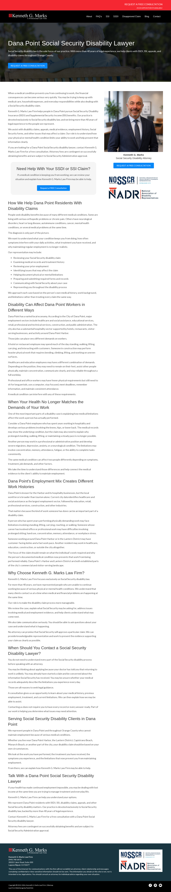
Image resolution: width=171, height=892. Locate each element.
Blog (147, 16)
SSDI (115, 16)
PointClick (29, 888)
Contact (156, 16)
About (89, 16)
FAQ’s (99, 16)
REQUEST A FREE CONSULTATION (143, 4)
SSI (107, 16)
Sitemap (50, 885)
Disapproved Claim (131, 16)
